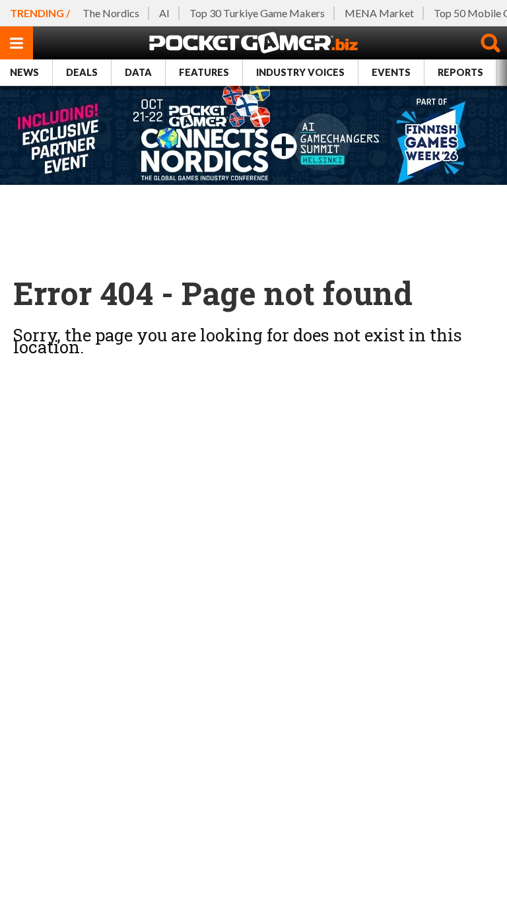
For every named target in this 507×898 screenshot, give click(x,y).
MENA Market (379, 13)
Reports (460, 72)
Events (391, 72)
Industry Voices (300, 72)
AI (164, 13)
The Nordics (111, 13)
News (24, 72)
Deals (82, 72)
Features (204, 72)
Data (138, 72)
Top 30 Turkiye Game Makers (257, 13)
